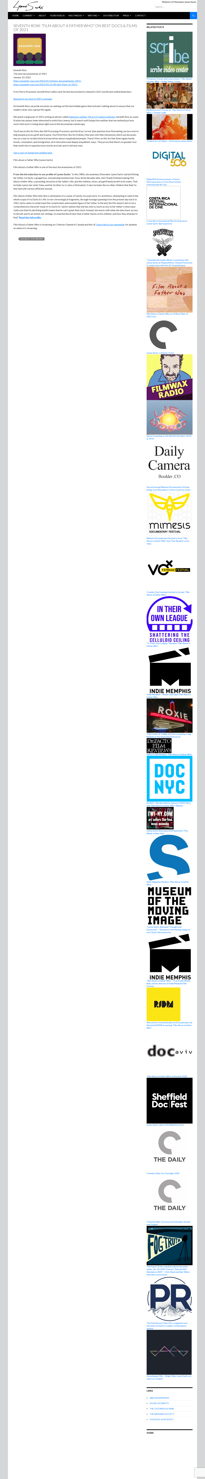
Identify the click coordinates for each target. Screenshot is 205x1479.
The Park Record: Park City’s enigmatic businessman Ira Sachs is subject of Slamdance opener (167, 1326)
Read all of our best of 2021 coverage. (32, 98)
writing (92, 15)
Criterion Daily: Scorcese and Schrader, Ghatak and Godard (168, 1223)
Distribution (111, 15)
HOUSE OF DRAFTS (159, 1403)
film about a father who (31, 239)
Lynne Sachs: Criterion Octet (160, 353)
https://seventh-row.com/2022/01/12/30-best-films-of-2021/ (45, 84)
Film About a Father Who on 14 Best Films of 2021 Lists (167, 315)
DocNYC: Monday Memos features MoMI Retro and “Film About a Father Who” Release (169, 804)
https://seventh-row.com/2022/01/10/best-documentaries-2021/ (47, 80)
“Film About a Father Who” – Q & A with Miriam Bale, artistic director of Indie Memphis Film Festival (168, 983)
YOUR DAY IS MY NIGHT (161, 1419)
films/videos (57, 15)
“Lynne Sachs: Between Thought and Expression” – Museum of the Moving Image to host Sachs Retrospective (168, 930)
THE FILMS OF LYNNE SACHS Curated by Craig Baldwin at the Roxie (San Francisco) (169, 735)
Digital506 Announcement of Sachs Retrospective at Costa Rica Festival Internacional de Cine (164, 182)
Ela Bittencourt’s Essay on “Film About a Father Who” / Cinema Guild (169, 111)
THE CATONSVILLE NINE (162, 1408)
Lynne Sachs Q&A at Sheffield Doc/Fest (165, 1125)
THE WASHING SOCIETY (162, 1414)
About (42, 15)
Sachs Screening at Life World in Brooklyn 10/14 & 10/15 (169, 437)
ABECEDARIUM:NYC (160, 1398)
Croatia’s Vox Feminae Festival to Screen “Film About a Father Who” (168, 593)
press (126, 15)
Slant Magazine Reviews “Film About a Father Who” (168, 883)
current (28, 15)
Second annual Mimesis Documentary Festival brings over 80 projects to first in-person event (169, 488)
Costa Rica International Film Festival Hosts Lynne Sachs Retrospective (167, 222)
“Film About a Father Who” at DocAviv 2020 (167, 1076)
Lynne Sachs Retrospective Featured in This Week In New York (167, 832)
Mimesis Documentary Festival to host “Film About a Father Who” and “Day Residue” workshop (168, 541)
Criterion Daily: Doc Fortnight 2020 (163, 1173)
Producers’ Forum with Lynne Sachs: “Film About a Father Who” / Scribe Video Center (169, 80)
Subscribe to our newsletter (110, 224)
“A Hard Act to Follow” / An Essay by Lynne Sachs (169, 141)
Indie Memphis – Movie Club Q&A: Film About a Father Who (169, 695)
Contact (140, 15)
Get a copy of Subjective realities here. (33, 152)
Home (15, 15)
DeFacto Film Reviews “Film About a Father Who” (169, 754)
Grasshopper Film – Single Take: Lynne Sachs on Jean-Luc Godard (169, 1377)
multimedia (75, 15)
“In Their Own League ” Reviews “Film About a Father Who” (168, 644)
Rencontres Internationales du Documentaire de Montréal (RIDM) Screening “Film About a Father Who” (169, 1025)
